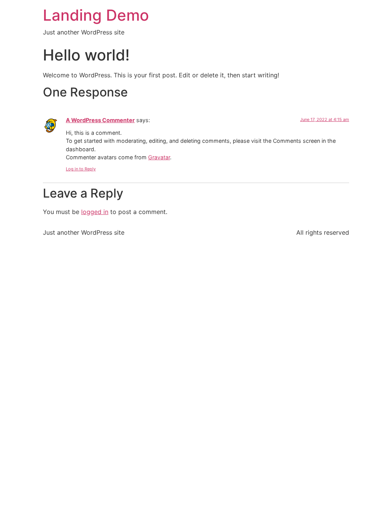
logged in (94, 212)
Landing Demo (96, 15)
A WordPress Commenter (100, 120)
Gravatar (159, 157)
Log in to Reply (81, 169)
